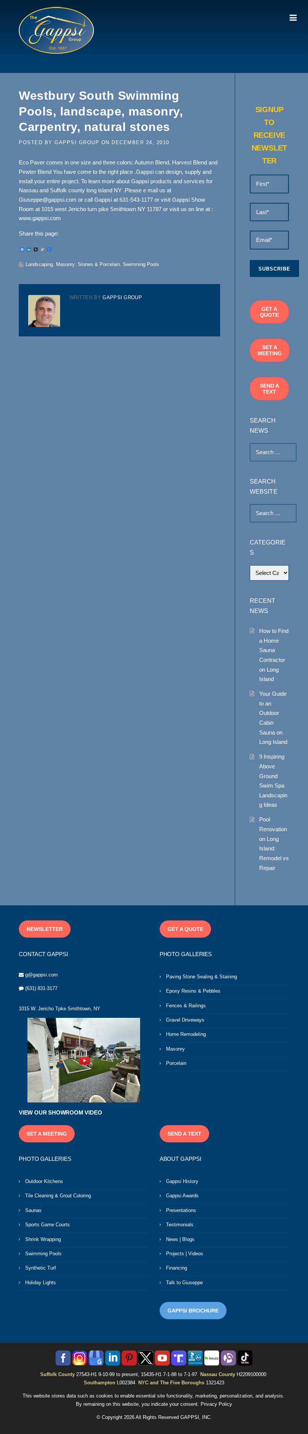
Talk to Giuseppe (184, 1282)
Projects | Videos (184, 1253)
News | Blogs (180, 1239)
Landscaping (39, 264)
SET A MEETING (270, 350)
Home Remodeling (186, 1034)
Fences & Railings (186, 1005)
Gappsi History (182, 1181)
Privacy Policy (216, 1404)
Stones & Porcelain (99, 264)
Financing (176, 1268)
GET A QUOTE (269, 312)
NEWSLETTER (45, 929)
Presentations (181, 1210)
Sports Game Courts (47, 1224)
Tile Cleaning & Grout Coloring (58, 1195)
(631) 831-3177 (41, 988)
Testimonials (179, 1224)
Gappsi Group (76, 142)
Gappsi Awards (182, 1195)
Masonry (65, 264)
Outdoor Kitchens (44, 1181)
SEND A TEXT (269, 389)
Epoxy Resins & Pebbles (193, 991)
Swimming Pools (141, 264)
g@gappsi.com (41, 975)
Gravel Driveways (185, 1020)
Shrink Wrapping (43, 1239)
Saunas (33, 1210)
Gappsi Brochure (193, 1311)
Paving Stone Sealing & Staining (201, 976)
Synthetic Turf (40, 1268)
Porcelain (176, 1063)
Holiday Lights (40, 1282)
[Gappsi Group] (56, 30)
